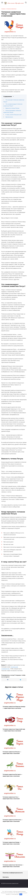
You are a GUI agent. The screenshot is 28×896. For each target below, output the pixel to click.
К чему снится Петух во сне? (14, 114)
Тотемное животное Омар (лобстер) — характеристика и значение (14, 730)
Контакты (6, 877)
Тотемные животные (11, 8)
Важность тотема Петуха (12, 108)
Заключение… (9, 117)
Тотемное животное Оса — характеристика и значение (11, 797)
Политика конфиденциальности (13, 872)
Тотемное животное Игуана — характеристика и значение (12, 752)
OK (20, 894)
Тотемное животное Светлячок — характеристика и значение (13, 865)
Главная (3, 8)
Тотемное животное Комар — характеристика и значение (12, 843)
